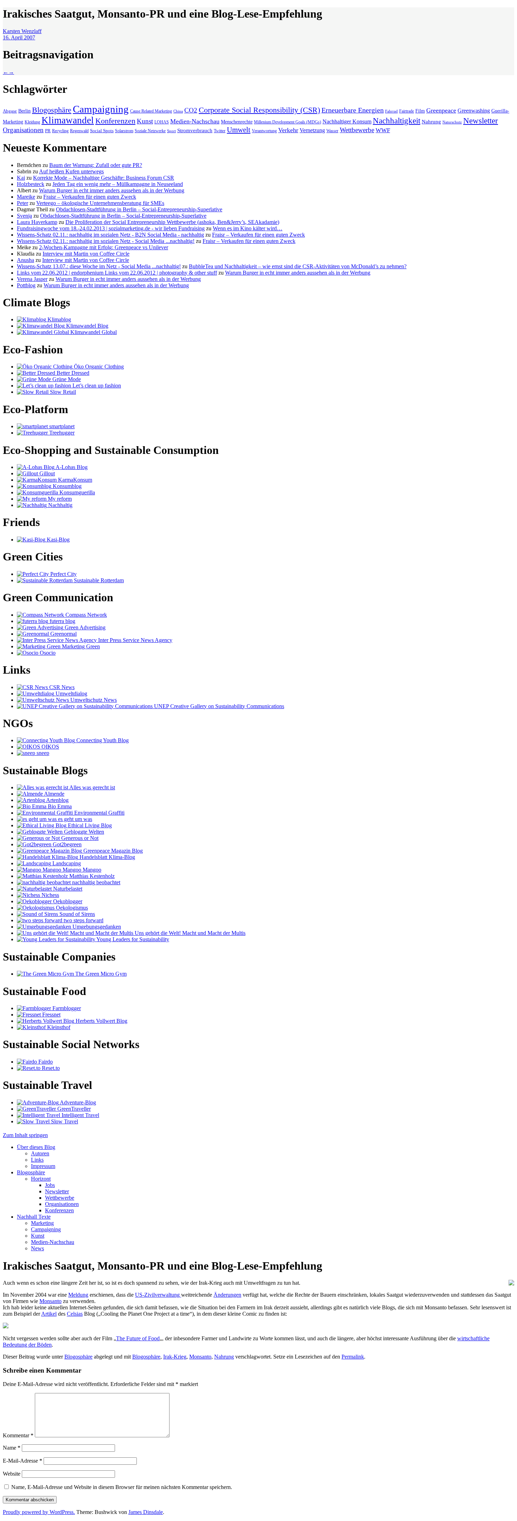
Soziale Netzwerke (150, 131)
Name (11, 1448)
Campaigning (101, 109)
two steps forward (82, 920)
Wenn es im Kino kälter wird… (247, 228)
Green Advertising (84, 627)
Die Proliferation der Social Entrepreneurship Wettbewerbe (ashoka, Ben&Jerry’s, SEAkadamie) (172, 222)
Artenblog (57, 800)
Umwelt (238, 130)
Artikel (49, 1314)
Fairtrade (406, 111)
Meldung (78, 1295)
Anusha (25, 260)
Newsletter (480, 120)
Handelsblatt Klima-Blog (106, 857)
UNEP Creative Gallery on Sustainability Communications (218, 706)
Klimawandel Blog (86, 326)
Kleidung (32, 122)
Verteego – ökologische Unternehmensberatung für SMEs (100, 203)
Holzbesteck (30, 184)
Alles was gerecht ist (91, 787)
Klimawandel (68, 120)
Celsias (75, 1314)
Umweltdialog (70, 694)
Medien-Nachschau (194, 121)
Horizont (41, 1179)
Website (11, 1474)
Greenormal (63, 634)
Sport (171, 131)
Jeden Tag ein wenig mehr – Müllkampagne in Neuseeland (117, 184)
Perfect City (63, 574)
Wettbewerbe (357, 130)
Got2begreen (66, 844)
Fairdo (45, 1062)
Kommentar (18, 1435)
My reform (59, 499)
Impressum (43, 1166)
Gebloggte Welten (83, 832)
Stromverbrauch (194, 130)
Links (37, 1160)
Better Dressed (72, 373)
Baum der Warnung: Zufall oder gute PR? (95, 165)
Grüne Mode (66, 379)
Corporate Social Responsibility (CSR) (259, 110)
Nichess (49, 895)
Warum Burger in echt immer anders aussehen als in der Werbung (111, 190)
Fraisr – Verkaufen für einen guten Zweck (89, 197)
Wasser (332, 130)
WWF (383, 130)
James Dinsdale (145, 1512)
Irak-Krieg (174, 1357)
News (37, 1248)
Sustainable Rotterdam (98, 580)
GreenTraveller (73, 1109)
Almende (53, 794)
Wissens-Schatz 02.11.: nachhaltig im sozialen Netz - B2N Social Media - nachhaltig (110, 235)
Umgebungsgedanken (96, 927)
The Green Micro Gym (100, 974)
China (178, 111)
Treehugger (61, 433)
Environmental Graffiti (99, 813)
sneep (42, 753)
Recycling (60, 130)
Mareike (26, 197)
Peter (22, 203)
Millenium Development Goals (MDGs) (287, 122)
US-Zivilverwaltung (158, 1295)
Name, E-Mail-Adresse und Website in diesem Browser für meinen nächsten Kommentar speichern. (121, 1487)
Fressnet (50, 1015)
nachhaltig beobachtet (95, 882)
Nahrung (431, 121)
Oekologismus (71, 908)
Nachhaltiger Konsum (347, 121)
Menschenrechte (237, 121)
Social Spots (102, 130)
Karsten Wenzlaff (22, 31)
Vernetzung (312, 130)
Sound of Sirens (76, 914)
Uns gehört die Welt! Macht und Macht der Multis (189, 933)
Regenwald (79, 130)
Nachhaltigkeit (396, 120)
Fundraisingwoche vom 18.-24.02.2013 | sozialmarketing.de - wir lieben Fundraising (111, 228)
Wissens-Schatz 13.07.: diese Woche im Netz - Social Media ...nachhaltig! (99, 266)
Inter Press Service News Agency (134, 640)
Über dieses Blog (36, 1147)
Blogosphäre (51, 109)
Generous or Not (79, 838)
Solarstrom (124, 130)
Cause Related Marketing (151, 111)
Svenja (24, 216)
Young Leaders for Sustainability (132, 939)
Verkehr (288, 130)
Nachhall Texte (34, 1217)
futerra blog (61, 621)
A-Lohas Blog (71, 467)
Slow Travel (64, 1121)
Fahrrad (391, 111)
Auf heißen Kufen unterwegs (71, 171)
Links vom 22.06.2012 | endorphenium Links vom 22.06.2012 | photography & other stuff (117, 273)
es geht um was (74, 819)
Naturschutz (452, 122)
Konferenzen (115, 120)
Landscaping (66, 863)
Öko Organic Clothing (98, 367)
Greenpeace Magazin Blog (112, 851)
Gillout (46, 473)
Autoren (40, 1153)
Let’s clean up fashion (96, 386)
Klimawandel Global (93, 332)
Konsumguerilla (76, 492)
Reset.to (50, 1068)
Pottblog (26, 285)
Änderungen (227, 1295)
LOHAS (161, 122)
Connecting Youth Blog (102, 740)
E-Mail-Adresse (22, 1461)
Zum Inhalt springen (25, 1135)
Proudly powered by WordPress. (39, 1512)
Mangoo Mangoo (81, 870)
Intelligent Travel (79, 1115)
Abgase (10, 111)
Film (420, 111)
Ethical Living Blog (89, 825)
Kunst (145, 121)
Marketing (42, 1223)
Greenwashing (474, 111)
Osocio (47, 653)
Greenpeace (441, 110)
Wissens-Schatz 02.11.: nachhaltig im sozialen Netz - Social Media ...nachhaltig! (105, 241)
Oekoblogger (67, 901)
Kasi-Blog (57, 540)
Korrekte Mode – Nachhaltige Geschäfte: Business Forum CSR (103, 178)
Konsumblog (66, 486)
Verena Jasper (32, 279)
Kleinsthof (58, 1027)
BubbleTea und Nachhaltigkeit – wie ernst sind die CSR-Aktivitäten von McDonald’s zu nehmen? (298, 266)
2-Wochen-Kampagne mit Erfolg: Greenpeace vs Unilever (103, 247)
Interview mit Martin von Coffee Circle (86, 254)
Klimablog (58, 319)
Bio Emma (59, 806)
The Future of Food (138, 1338)
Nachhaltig (59, 505)
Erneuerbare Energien (352, 110)
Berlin (24, 111)
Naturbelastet (67, 889)
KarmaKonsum (74, 480)
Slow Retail (62, 392)
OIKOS (49, 747)
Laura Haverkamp (37, 222)
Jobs (50, 1185)
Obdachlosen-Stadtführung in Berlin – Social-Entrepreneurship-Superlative (139, 209)
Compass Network (85, 615)
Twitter (219, 131)
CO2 (190, 110)
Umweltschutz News (93, 700)
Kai (21, 178)
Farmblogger (66, 1008)
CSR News (61, 687)
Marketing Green (80, 646)
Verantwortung (264, 130)
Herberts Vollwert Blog (100, 1021)
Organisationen (23, 130)
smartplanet (61, 426)
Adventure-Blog (77, 1102)
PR (48, 130)
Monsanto (50, 1301)
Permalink (353, 1357)
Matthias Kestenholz (91, 876)
